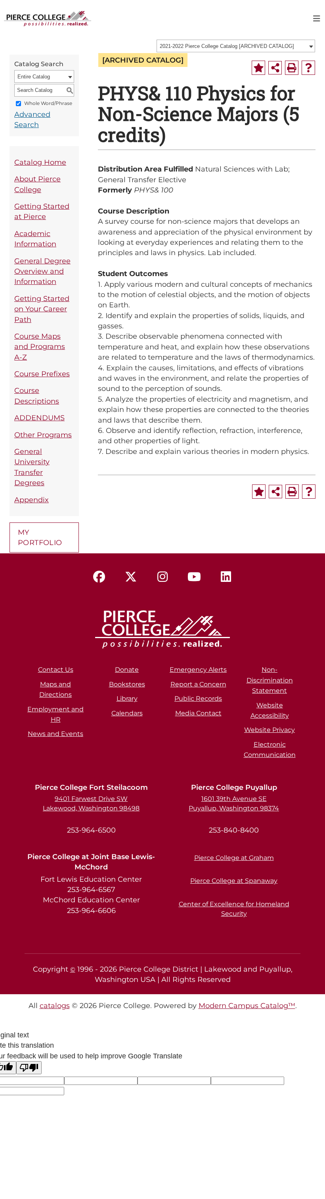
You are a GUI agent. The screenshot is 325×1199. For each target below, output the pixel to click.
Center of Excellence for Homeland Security (234, 908)
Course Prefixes (42, 374)
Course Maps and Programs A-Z (39, 346)
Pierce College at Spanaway (233, 880)
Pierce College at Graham (234, 858)
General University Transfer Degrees (32, 467)
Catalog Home (40, 162)
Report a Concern (198, 684)
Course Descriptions (36, 395)
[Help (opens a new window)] (308, 68)
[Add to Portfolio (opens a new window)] (258, 68)
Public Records (198, 698)
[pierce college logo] (47, 18)
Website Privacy (269, 730)
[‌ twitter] (131, 577)
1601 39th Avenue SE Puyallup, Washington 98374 (234, 803)
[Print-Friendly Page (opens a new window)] (291, 68)
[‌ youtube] (194, 577)
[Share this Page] (275, 67)
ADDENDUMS (39, 418)
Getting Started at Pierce (41, 211)
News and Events (55, 734)
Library (127, 698)
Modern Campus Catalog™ (247, 1005)
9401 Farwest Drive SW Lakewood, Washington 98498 (91, 803)
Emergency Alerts (198, 669)
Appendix (31, 500)
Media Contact (198, 713)
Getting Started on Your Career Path (41, 309)
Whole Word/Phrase (48, 103)
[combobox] (236, 46)
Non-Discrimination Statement (270, 680)
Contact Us (55, 669)
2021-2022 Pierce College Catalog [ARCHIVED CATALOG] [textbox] (227, 46)
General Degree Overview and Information (42, 271)
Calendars (127, 713)
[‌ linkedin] (226, 577)
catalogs (55, 1005)
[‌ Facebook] (99, 577)
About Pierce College (37, 184)
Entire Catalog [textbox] (33, 77)
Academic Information (35, 238)
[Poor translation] (29, 1067)
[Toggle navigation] (316, 18)
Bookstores (127, 684)
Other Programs (43, 435)
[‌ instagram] (162, 577)
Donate (127, 669)
